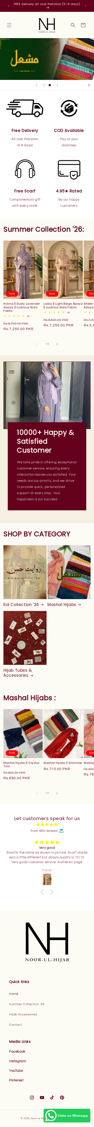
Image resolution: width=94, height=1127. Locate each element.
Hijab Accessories (23, 1014)
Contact (15, 1024)
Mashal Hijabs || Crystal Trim (21, 764)
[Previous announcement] (8, 6)
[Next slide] (57, 85)
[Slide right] (57, 344)
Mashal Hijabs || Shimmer (63, 763)
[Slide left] (37, 344)
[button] (9, 25)
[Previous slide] (36, 85)
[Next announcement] (86, 6)
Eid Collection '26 (21, 604)
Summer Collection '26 (27, 1004)
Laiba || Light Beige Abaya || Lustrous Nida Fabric (63, 305)
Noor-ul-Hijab (39, 1118)
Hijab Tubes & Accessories (17, 673)
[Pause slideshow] (89, 85)
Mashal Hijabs (61, 604)
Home (13, 994)
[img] (47, 824)
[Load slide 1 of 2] (44, 85)
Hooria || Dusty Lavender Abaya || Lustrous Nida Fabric (21, 307)
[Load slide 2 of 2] (49, 85)
